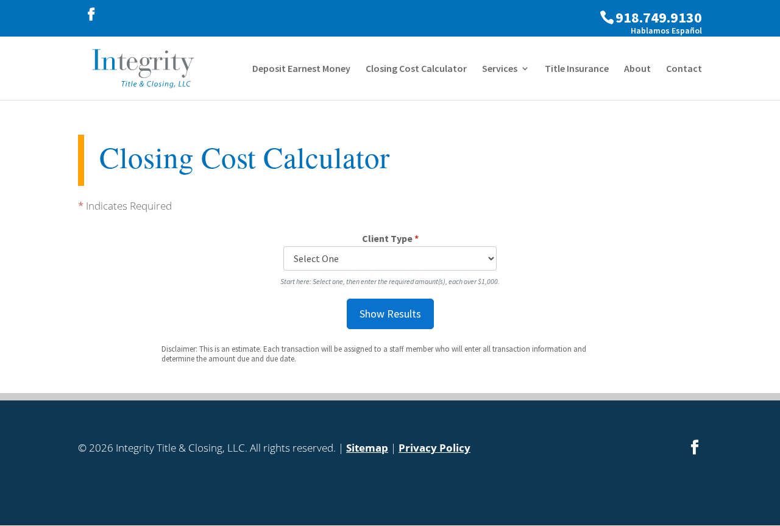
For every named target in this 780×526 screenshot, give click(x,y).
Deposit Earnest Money (301, 69)
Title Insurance (577, 69)
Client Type (390, 238)
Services (499, 69)
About (637, 69)
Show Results (390, 314)
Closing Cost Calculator (416, 69)
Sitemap (367, 448)
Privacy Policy (434, 448)
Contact (684, 69)
